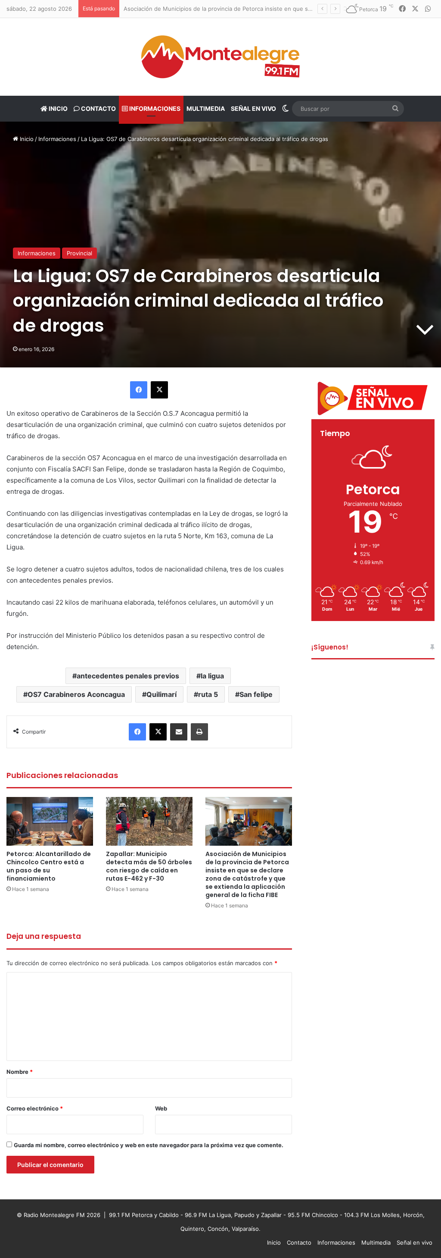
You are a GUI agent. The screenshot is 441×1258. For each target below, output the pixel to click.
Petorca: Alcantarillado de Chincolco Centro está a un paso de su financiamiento (48, 866)
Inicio (57, 108)
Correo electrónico (34, 1108)
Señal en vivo (253, 108)
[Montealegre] (220, 56)
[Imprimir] (199, 731)
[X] (159, 389)
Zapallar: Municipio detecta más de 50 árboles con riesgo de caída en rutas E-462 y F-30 (149, 866)
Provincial (79, 253)
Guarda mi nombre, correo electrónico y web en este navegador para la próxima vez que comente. (148, 1145)
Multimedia (205, 108)
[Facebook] (138, 389)
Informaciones (154, 108)
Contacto (98, 108)
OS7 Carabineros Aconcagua (76, 694)
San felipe (256, 694)
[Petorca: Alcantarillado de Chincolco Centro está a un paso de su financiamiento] (49, 821)
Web (161, 1108)
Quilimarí (161, 694)
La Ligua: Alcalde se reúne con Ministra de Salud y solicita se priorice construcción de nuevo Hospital (260, 8)
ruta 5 (208, 694)
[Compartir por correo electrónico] (178, 731)
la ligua (212, 675)
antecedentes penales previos (128, 675)
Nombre (19, 1071)
